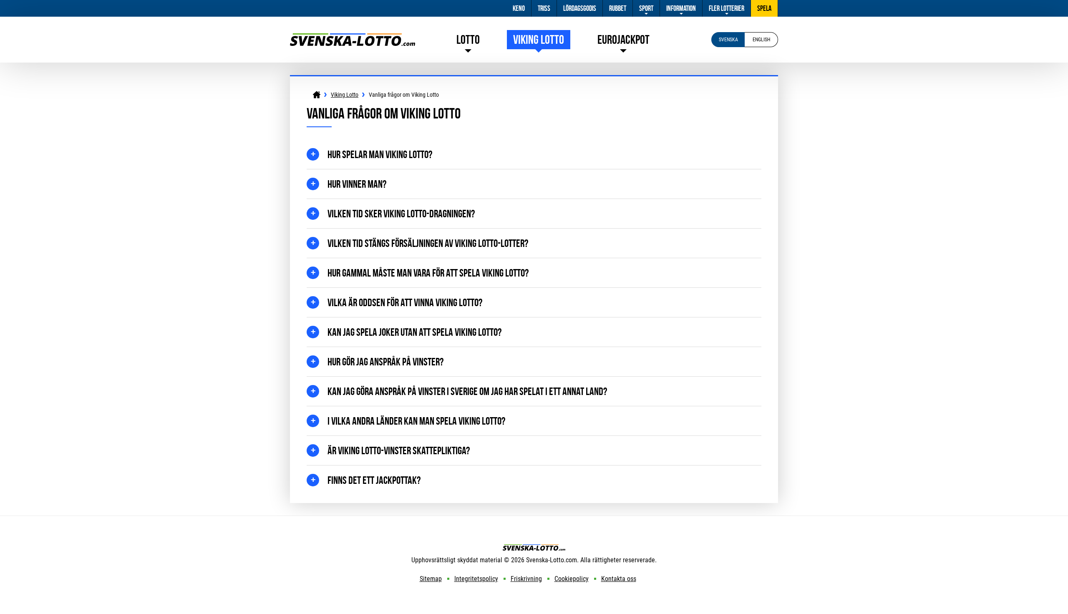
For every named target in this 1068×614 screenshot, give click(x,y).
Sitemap (431, 579)
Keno (519, 8)
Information (681, 8)
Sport (646, 8)
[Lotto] (316, 94)
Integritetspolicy (476, 579)
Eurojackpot (623, 39)
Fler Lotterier (726, 8)
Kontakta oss (618, 579)
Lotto (468, 39)
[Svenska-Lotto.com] (352, 37)
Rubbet (617, 8)
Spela (764, 8)
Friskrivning (526, 579)
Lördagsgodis (579, 8)
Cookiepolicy (571, 579)
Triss (544, 8)
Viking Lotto (538, 39)
